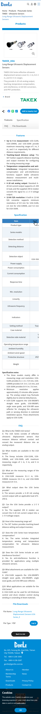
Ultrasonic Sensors (16, 13)
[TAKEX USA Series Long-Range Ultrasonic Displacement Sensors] (6, 4)
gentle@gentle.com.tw (13, 664)
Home (4, 10)
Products (12, 10)
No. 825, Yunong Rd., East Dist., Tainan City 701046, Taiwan (19, 651)
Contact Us (26, 685)
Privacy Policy (27, 680)
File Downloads (19, 125)
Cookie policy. (21, 703)
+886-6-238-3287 (15, 660)
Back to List (20, 634)
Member (25, 669)
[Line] (12, 111)
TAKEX (4, 13)
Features (8, 119)
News (24, 673)
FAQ (6, 125)
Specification (23, 120)
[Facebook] (9, 111)
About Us (9, 669)
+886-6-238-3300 (15, 656)
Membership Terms (11, 675)
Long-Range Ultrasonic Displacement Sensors (17, 18)
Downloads (10, 680)
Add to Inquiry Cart (29, 111)
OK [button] (20, 710)
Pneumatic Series (25, 10)
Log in (33, 623)
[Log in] (32, 4)
